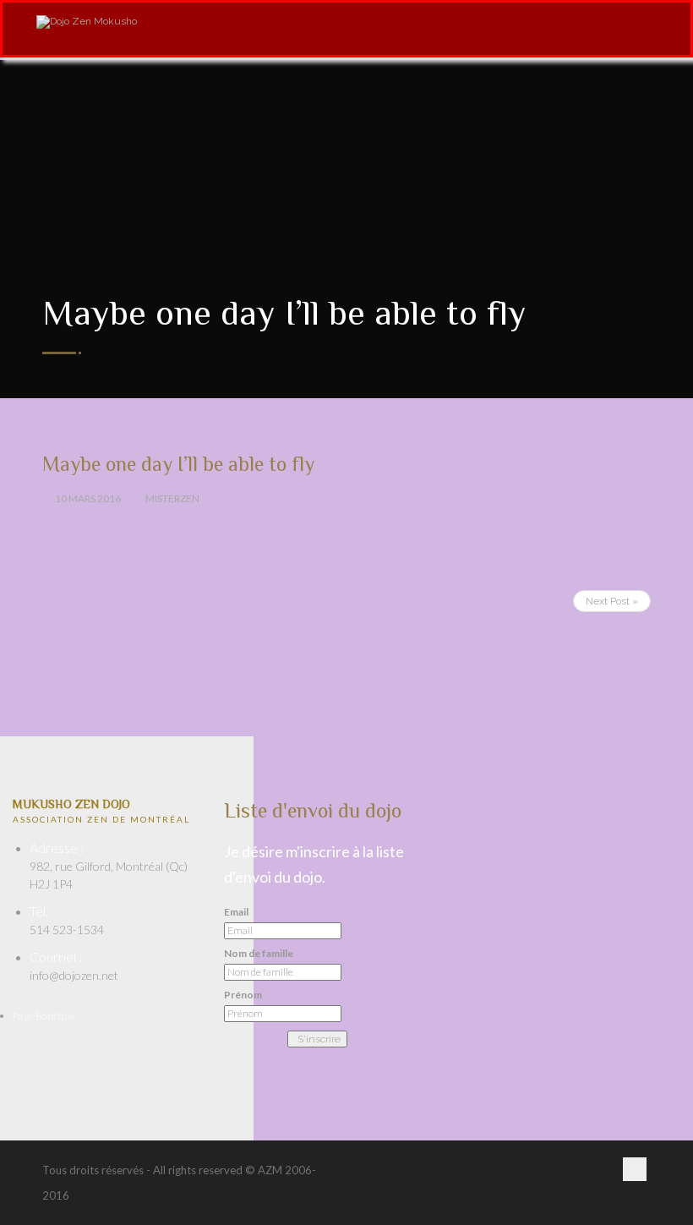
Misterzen (172, 498)
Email (236, 912)
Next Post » (612, 601)
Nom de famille (258, 954)
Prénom (243, 995)
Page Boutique (44, 1015)
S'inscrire (319, 1039)
